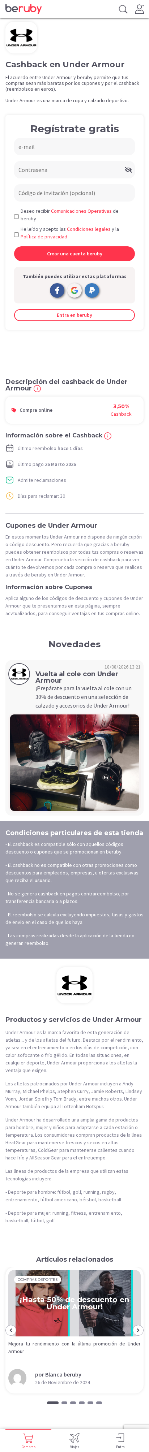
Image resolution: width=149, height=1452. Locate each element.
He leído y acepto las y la (70, 233)
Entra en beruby (74, 315)
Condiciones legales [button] (89, 229)
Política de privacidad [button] (44, 236)
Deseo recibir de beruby (70, 215)
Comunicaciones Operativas (81, 211)
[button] (10, 1330)
